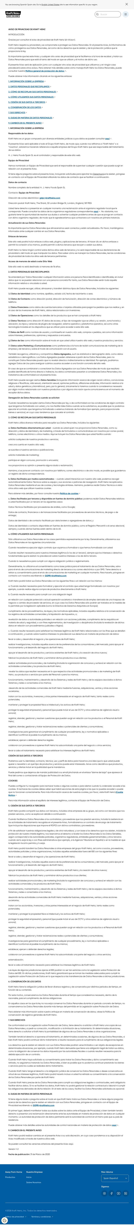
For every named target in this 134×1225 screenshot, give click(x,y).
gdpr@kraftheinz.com (50, 198)
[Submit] (97, 14)
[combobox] (108, 14)
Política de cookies (70, 493)
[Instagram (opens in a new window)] (104, 1193)
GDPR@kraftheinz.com (55, 575)
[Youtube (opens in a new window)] (118, 1193)
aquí (108, 138)
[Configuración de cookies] (4, 1220)
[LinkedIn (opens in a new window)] (125, 1193)
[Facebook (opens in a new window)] (111, 1193)
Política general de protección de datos (46, 71)
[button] (125, 14)
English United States (50, 5)
